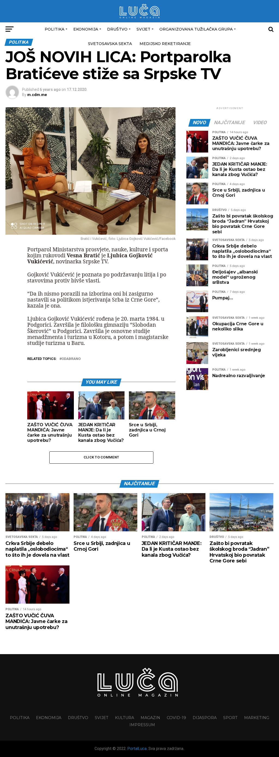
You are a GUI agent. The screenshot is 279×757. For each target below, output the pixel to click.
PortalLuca (137, 748)
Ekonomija (85, 29)
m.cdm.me (37, 95)
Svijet (143, 29)
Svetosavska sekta (110, 43)
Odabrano (71, 359)
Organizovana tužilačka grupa (196, 29)
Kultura (124, 717)
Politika (54, 29)
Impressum (142, 724)
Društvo (117, 29)
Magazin (150, 717)
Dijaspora (205, 717)
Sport (230, 717)
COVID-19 (176, 717)
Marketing (256, 717)
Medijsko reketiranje (165, 43)
